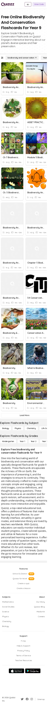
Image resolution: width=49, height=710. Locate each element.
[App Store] (16, 671)
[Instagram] (31, 699)
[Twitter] (22, 699)
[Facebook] (27, 699)
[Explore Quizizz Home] (7, 4)
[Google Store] (32, 671)
